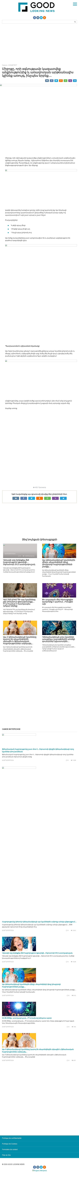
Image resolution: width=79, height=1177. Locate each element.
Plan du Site (6, 1155)
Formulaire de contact (10, 1149)
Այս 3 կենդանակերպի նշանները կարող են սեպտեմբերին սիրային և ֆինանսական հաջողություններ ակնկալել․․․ (19, 640)
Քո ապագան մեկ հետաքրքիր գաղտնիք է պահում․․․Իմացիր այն (57, 601)
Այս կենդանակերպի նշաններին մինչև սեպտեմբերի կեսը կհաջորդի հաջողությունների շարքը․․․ (58, 563)
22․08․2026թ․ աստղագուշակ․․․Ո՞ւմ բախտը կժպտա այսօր (27, 1018)
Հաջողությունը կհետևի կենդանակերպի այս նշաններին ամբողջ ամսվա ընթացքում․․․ (39, 922)
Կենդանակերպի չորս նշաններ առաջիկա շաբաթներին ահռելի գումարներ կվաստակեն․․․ (58, 639)
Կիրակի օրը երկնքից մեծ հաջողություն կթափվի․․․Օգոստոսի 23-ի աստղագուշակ (19, 562)
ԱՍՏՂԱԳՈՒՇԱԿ (8, 760)
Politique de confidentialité (11, 1138)
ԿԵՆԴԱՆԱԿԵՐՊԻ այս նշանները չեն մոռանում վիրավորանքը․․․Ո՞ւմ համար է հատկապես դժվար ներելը (19, 602)
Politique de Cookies (9, 1144)
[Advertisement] (39, 43)
